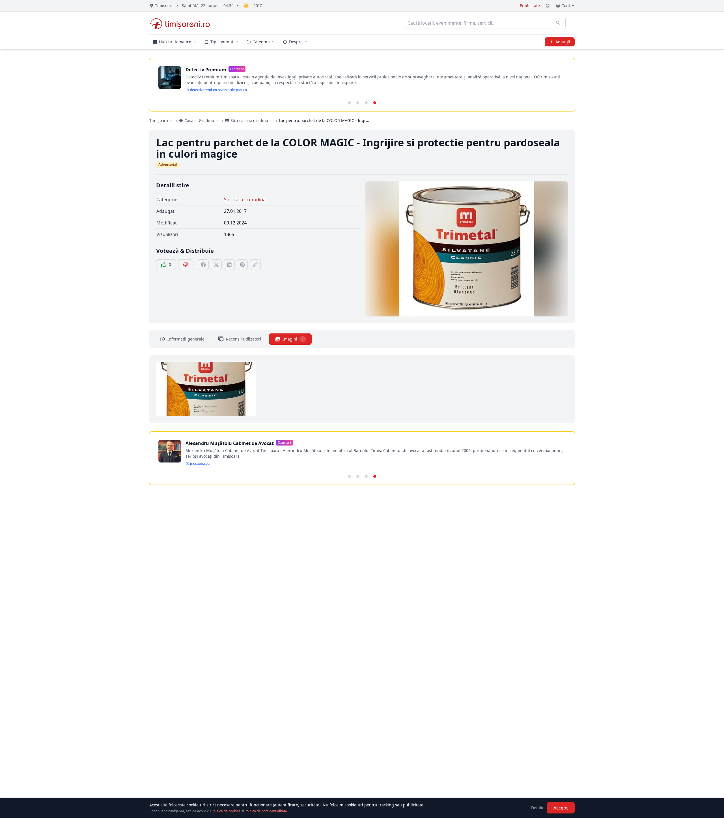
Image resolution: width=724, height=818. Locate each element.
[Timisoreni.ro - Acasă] (182, 23)
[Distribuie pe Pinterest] (242, 264)
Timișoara (158, 120)
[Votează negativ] (185, 264)
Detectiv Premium (206, 70)
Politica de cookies (226, 811)
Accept (560, 808)
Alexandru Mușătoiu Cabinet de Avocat (230, 443)
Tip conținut (221, 41)
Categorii (261, 41)
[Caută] (558, 23)
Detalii (537, 807)
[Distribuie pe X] (216, 264)
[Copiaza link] (255, 264)
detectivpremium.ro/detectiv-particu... (219, 90)
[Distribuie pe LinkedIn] (229, 264)
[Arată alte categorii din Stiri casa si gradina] (271, 120)
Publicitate (530, 5)
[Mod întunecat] (547, 5)
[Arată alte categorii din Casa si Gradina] (217, 120)
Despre (296, 41)
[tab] (349, 102)
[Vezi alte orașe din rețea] (171, 120)
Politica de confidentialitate (266, 811)
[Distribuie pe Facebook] (203, 264)
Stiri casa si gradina (245, 199)
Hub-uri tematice (175, 41)
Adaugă (562, 41)
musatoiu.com (201, 463)
